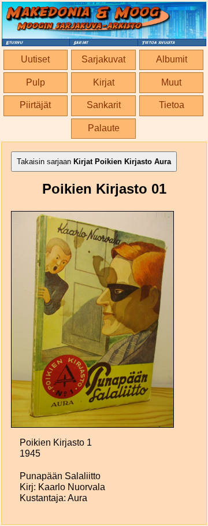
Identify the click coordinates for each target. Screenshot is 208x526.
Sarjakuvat (103, 59)
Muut (171, 82)
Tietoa (171, 105)
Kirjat (103, 82)
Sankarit (104, 105)
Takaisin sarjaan (94, 161)
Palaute (104, 128)
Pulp (35, 82)
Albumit (171, 59)
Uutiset (35, 59)
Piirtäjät (35, 105)
